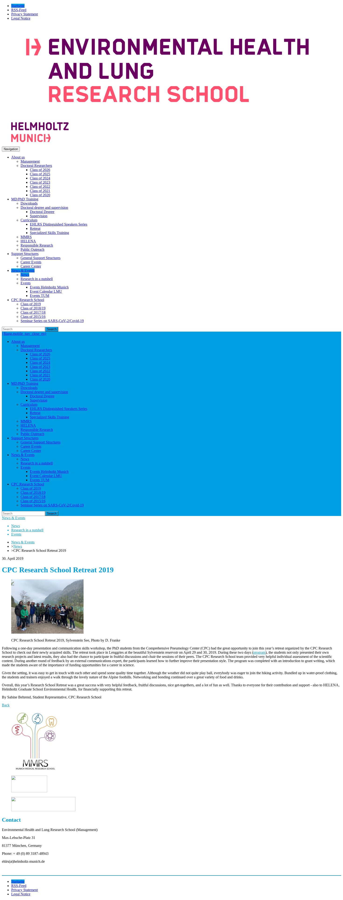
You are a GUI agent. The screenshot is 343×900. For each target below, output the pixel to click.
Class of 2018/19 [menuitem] (33, 308)
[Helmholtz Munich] (40, 141)
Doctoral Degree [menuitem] (42, 212)
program (259, 652)
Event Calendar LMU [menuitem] (46, 291)
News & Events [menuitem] (23, 270)
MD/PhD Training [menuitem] (24, 199)
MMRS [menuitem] (26, 237)
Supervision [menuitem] (38, 216)
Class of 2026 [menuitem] (40, 170)
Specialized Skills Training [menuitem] (49, 233)
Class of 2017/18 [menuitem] (33, 312)
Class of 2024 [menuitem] (40, 178)
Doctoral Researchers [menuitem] (36, 166)
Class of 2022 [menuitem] (40, 187)
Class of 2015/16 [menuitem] (33, 317)
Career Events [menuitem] (31, 262)
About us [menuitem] (18, 157)
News (17, 546)
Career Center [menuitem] (31, 266)
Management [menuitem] (30, 161)
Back (6, 705)
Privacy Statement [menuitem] (24, 14)
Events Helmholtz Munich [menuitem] (49, 287)
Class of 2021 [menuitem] (40, 191)
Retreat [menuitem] (35, 228)
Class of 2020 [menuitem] (40, 195)
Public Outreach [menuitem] (32, 249)
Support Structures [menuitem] (24, 254)
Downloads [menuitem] (29, 203)
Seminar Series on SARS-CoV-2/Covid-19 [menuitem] (52, 321)
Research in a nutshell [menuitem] (37, 279)
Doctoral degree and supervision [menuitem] (44, 208)
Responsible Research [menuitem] (37, 245)
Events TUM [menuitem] (39, 296)
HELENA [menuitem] (28, 241)
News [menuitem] (25, 275)
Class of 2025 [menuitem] (40, 174)
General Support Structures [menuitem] (40, 258)
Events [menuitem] (26, 283)
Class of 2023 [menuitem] (40, 182)
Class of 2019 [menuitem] (31, 304)
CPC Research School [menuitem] (27, 300)
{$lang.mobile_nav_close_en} (24, 334)
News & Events (13, 518)
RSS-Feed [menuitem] (18, 10)
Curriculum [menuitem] (29, 220)
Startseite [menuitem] (17, 6)
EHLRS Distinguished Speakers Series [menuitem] (58, 224)
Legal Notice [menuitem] (20, 18)
